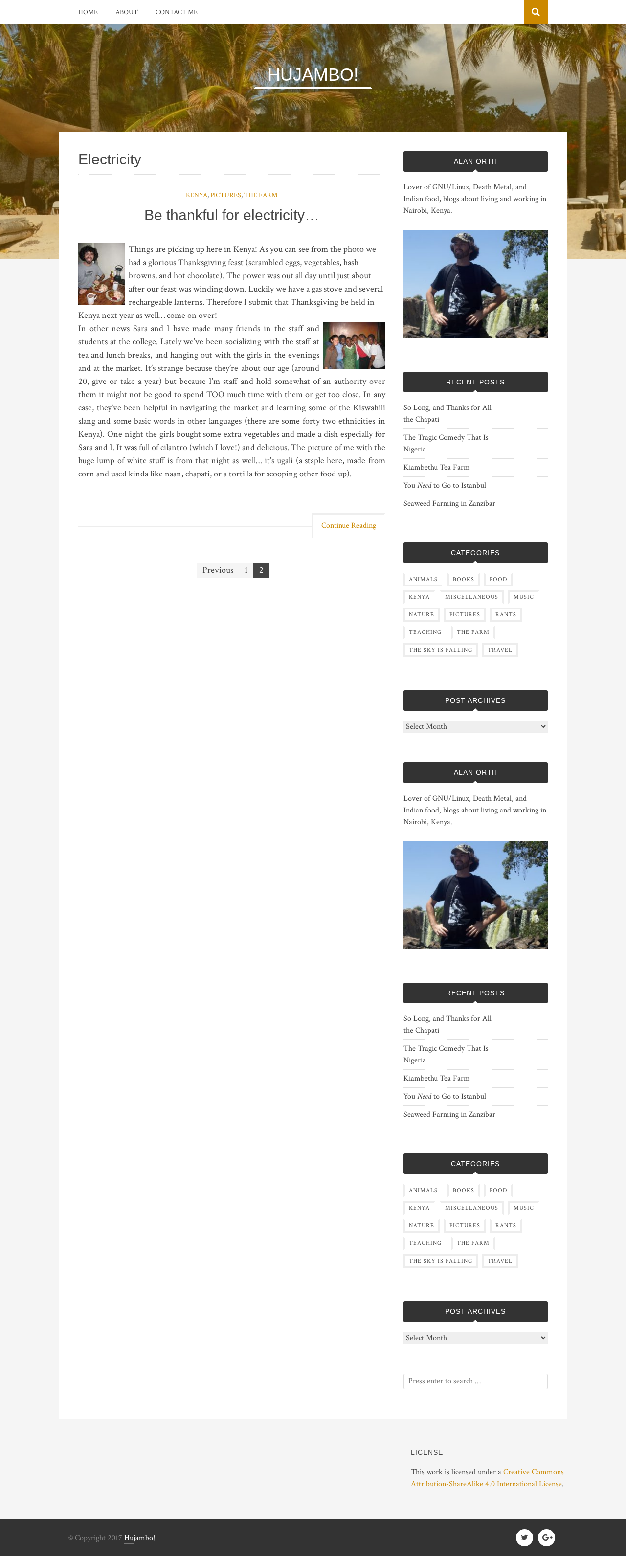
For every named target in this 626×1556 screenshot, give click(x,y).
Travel (500, 650)
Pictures (225, 195)
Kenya (196, 195)
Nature (421, 614)
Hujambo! (139, 1538)
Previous (217, 570)
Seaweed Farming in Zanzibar (449, 503)
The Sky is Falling (440, 650)
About (126, 12)
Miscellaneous (471, 597)
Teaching (425, 632)
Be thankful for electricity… (231, 215)
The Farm (260, 195)
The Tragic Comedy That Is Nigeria (446, 443)
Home (88, 12)
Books (463, 579)
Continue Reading (348, 525)
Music (524, 597)
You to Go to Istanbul (444, 485)
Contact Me (177, 12)
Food (498, 579)
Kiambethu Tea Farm (436, 467)
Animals (423, 579)
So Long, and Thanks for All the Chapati (447, 414)
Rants (505, 614)
